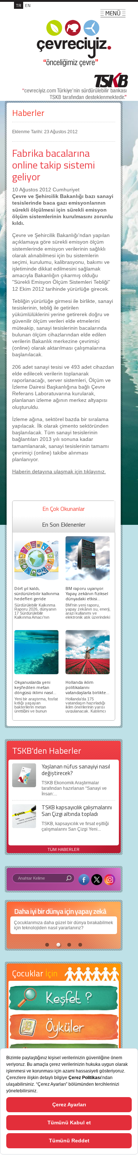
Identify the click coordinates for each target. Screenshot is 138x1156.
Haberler (28, 112)
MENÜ (112, 13)
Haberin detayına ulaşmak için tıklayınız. (59, 471)
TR (18, 5)
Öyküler (63, 1029)
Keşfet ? (63, 1000)
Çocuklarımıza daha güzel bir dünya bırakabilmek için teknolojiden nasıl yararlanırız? (63, 925)
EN (28, 5)
